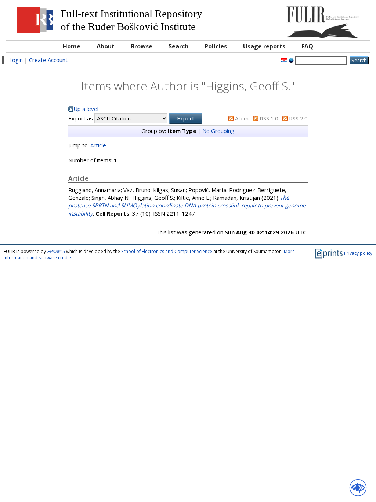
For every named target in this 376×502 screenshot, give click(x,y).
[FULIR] (320, 19)
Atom (242, 118)
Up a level (85, 108)
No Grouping (218, 130)
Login (16, 60)
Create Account (48, 60)
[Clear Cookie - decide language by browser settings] (291, 60)
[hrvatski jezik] (284, 60)
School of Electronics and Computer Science (166, 251)
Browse (141, 46)
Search (178, 46)
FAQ (307, 46)
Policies (216, 46)
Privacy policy (358, 253)
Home (71, 46)
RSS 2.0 (298, 118)
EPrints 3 (56, 251)
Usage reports (264, 46)
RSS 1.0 (269, 118)
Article (98, 145)
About (106, 46)
